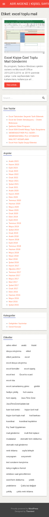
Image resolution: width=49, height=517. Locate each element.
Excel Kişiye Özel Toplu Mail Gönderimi (21, 59)
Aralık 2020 (14, 190)
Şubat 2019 (14, 230)
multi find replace (31, 433)
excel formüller (12, 369)
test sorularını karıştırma (17, 462)
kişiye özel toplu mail (15, 415)
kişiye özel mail (31, 409)
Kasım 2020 (14, 194)
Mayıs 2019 (14, 226)
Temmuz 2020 (15, 200)
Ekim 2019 (13, 217)
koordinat (10, 421)
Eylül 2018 (13, 243)
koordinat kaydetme (28, 421)
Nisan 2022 (14, 174)
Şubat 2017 (14, 285)
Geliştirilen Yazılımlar (18, 323)
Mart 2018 (13, 259)
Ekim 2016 (13, 292)
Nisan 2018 (14, 256)
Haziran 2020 (14, 204)
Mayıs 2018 (14, 252)
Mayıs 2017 (14, 279)
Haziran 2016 (14, 295)
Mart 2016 (13, 301)
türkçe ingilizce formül (16, 468)
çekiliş (9, 491)
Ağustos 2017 (15, 269)
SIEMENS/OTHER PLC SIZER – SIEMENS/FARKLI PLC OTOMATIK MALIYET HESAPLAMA (24, 136)
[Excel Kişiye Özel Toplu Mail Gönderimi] (24, 37)
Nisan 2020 (14, 210)
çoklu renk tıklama (25, 491)
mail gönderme (12, 433)
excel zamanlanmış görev (17, 386)
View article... (12, 85)
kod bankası (34, 415)
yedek (31, 480)
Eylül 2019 (13, 220)
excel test (10, 374)
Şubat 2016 (14, 305)
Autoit (33, 345)
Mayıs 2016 (14, 298)
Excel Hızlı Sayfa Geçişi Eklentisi (23, 142)
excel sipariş (29, 369)
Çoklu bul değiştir (28, 485)
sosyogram (11, 456)
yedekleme (11, 485)
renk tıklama (11, 450)
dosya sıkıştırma (13, 351)
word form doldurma (15, 480)
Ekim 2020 (13, 197)
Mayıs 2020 (14, 207)
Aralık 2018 (14, 236)
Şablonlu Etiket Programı (19, 126)
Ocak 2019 (13, 233)
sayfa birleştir (28, 450)
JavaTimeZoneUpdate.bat (17, 404)
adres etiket (11, 345)
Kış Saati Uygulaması (16, 427)
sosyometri (26, 456)
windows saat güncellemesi (18, 474)
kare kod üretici (13, 409)
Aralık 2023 (14, 161)
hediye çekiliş (12, 392)
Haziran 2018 (14, 249)
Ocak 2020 (13, 213)
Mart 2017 (13, 282)
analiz (24, 345)
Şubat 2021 (14, 184)
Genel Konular (15, 327)
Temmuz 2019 (15, 223)
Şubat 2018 (14, 262)
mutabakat (11, 439)
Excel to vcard (26, 374)
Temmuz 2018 (15, 246)
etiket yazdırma (13, 357)
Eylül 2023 (13, 168)
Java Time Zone (28, 398)
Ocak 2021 (13, 187)
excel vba (10, 380)
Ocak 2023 (13, 171)
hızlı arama (28, 392)
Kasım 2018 (14, 239)
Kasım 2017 (14, 266)
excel (27, 357)
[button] (4, 4)
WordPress (33, 508)
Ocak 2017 (13, 288)
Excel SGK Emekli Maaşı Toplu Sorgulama (27, 129)
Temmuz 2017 (15, 272)
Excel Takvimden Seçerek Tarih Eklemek (26, 116)
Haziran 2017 (14, 275)
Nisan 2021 (14, 181)
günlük (37, 386)
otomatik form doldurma (31, 439)
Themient (30, 511)
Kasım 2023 (14, 164)
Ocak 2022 (13, 177)
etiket (28, 351)
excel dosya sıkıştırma (16, 363)
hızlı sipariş (11, 398)
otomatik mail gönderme (17, 445)
